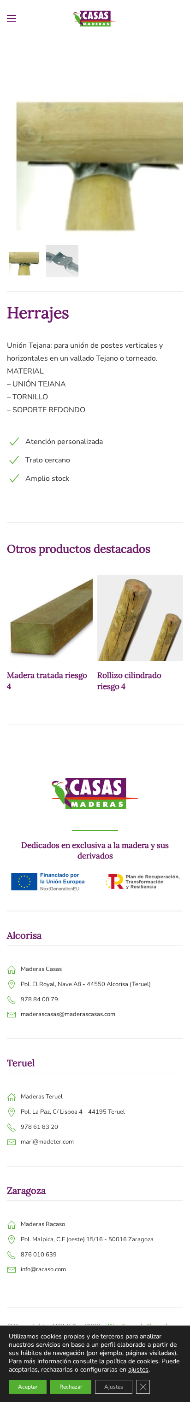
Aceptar (27, 1386)
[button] (11, 18)
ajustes (138, 1370)
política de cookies (132, 1361)
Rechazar (70, 1386)
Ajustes (113, 1386)
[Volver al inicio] (95, 18)
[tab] (23, 261)
